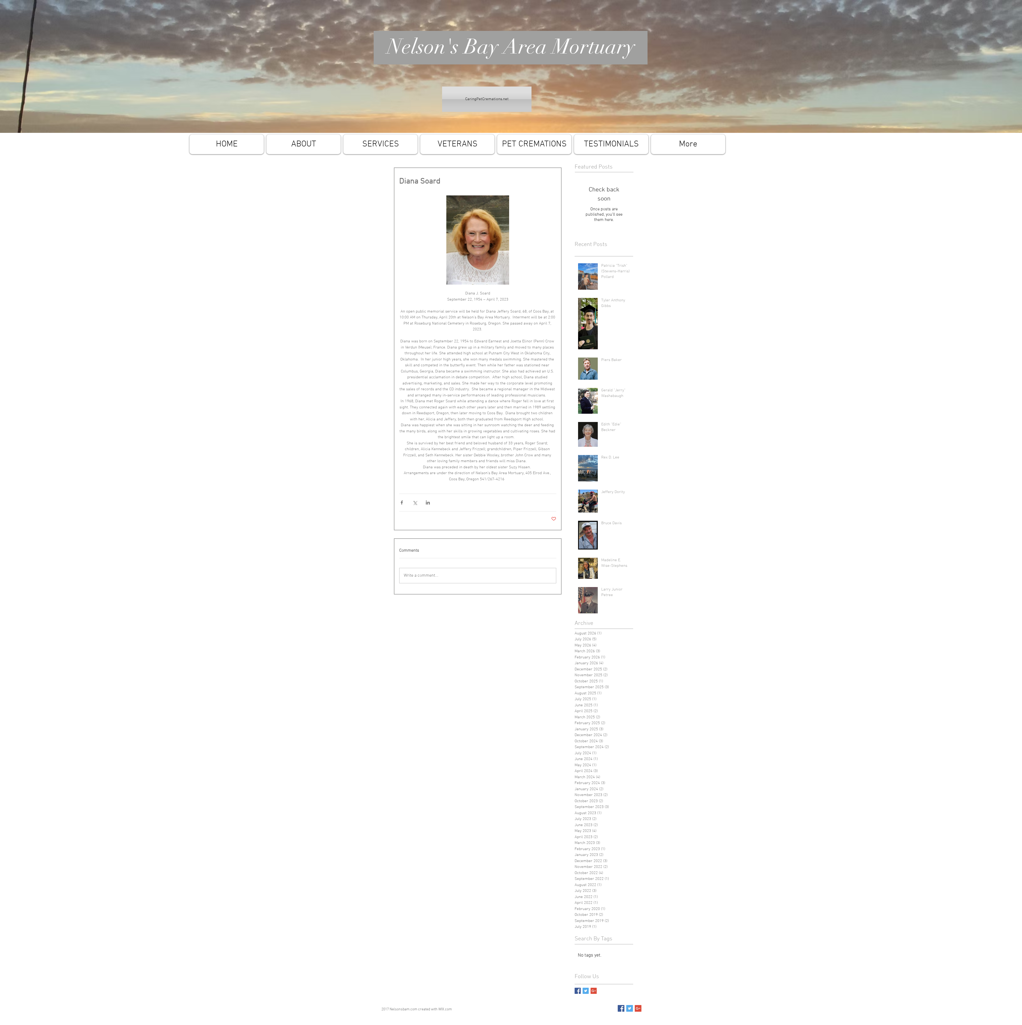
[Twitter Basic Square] (586, 991)
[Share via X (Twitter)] (414, 502)
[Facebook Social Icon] (621, 1008)
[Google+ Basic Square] (594, 991)
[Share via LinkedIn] (427, 502)
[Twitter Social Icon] (629, 1008)
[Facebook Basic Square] (578, 991)
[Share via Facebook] (401, 502)
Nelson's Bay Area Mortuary (511, 47)
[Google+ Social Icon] (638, 1008)
